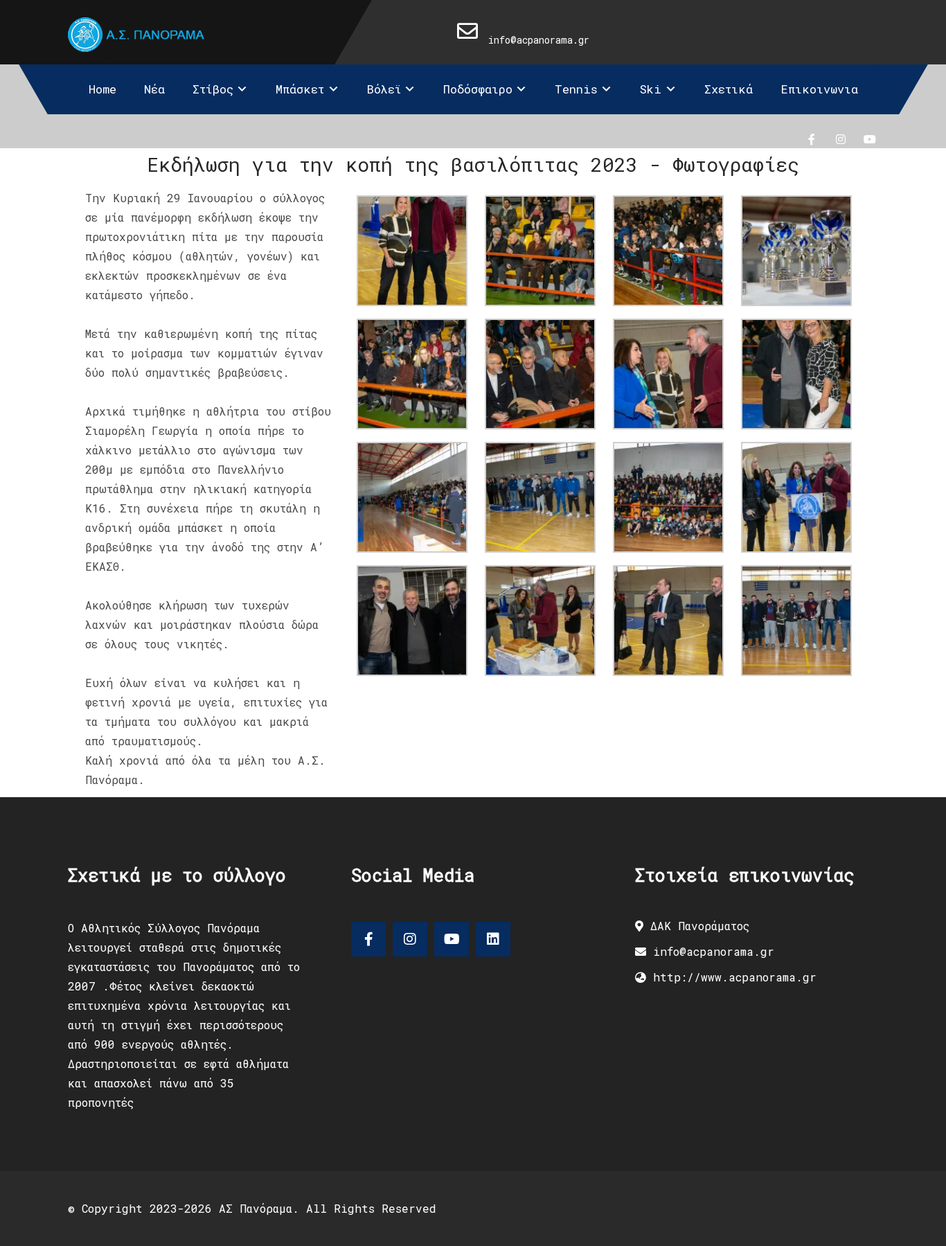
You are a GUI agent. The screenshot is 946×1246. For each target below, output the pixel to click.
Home (102, 89)
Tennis (576, 89)
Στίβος (213, 89)
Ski (650, 89)
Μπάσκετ (300, 89)
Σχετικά (728, 89)
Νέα (154, 89)
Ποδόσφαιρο (477, 89)
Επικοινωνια (819, 89)
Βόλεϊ (384, 89)
